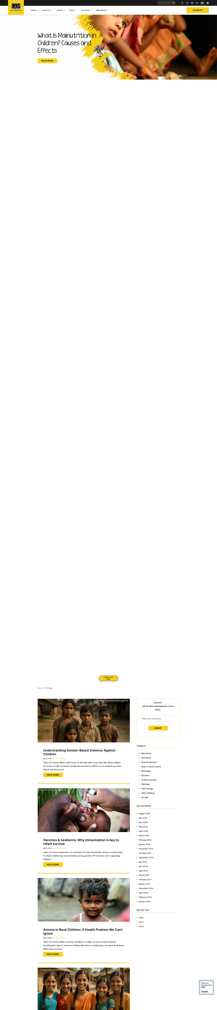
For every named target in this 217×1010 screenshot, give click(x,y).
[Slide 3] (111, 76)
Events (72, 10)
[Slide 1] (106, 76)
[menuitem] (167, 3)
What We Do (101, 10)
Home (33, 10)
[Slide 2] (108, 76)
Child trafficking (60, 758)
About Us (47, 10)
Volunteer (85, 10)
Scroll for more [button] (108, 678)
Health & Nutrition (61, 848)
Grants (60, 10)
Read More (53, 775)
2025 (46, 688)
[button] (167, 3)
